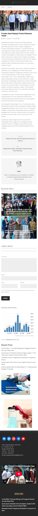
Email (3, 282)
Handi (3, 38)
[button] (19, 413)
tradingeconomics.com (12, 339)
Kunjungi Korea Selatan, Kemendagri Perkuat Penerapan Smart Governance (17, 148)
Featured (9, 38)
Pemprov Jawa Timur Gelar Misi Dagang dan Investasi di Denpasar (20, 139)
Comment (4, 256)
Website (22, 282)
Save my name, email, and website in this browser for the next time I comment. (17, 291)
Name (3, 275)
